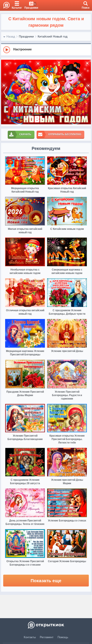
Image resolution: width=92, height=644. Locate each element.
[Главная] (5, 5)
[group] (46, 49)
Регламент (46, 637)
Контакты (30, 637)
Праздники (26, 36)
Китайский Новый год (52, 36)
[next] (86, 92)
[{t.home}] (46, 625)
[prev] (5, 92)
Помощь (63, 637)
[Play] (6, 49)
